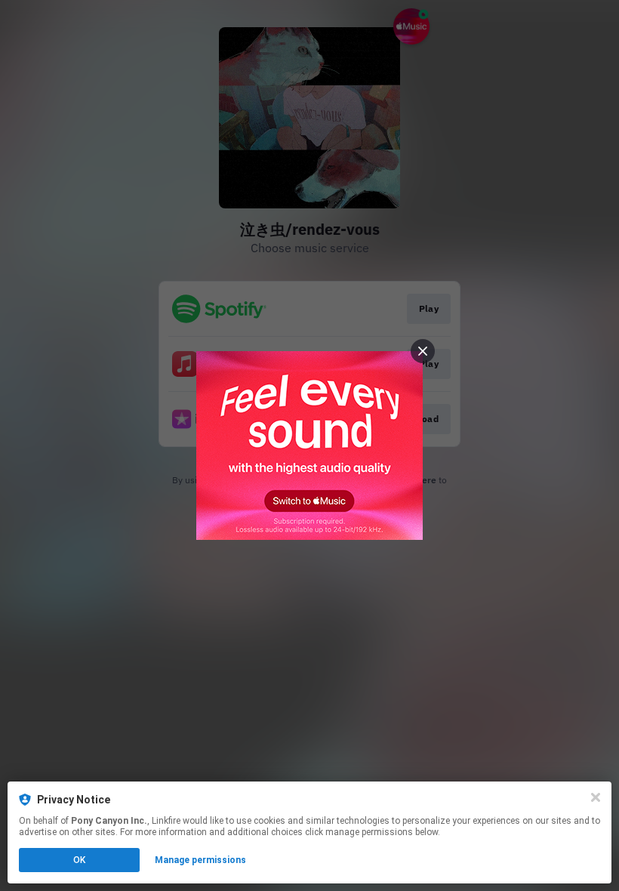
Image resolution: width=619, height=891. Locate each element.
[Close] (596, 797)
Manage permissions (200, 860)
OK (79, 860)
